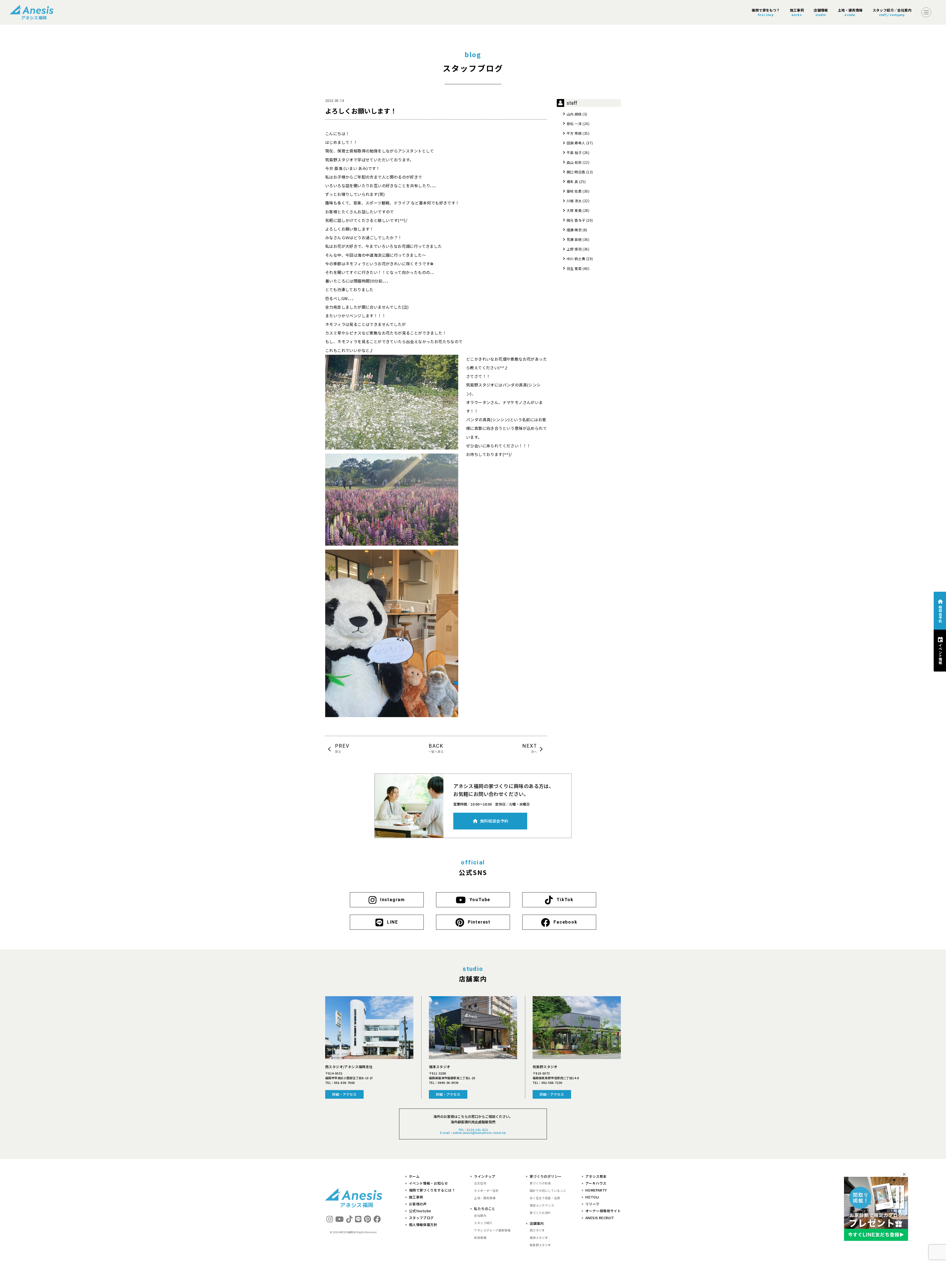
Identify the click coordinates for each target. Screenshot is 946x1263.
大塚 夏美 (574, 210)
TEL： (340, 1082)
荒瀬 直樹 (574, 239)
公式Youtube (420, 1210)
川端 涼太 (574, 200)
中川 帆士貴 (576, 258)
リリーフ (592, 1203)
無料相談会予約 (494, 821)
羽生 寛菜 (574, 268)
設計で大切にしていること (548, 1190)
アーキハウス (595, 1183)
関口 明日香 (576, 171)
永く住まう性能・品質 (545, 1198)
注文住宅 (480, 1183)
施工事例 (416, 1197)
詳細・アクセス (344, 1094)
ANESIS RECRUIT (599, 1217)
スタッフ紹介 (483, 1223)
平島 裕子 (574, 152)
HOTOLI (592, 1197)
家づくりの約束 (540, 1183)
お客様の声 (418, 1203)
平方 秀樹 (574, 133)
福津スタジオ (539, 1237)
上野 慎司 (574, 249)
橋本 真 (572, 181)
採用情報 (480, 1237)
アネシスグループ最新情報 (492, 1230)
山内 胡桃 (574, 114)
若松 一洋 (574, 123)
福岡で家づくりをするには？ (432, 1190)
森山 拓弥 (574, 162)
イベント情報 (940, 653)
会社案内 (480, 1215)
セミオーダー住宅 (486, 1190)
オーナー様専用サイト (603, 1210)
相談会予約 (940, 614)
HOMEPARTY (596, 1190)
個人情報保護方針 (423, 1224)
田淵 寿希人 (576, 142)
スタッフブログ (421, 1217)
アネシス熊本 (596, 1176)
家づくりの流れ (540, 1213)
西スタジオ (537, 1230)
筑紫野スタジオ (540, 1245)
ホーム (414, 1176)
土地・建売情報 (484, 1198)
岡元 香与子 (576, 220)
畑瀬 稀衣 (574, 229)
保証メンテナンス (542, 1205)
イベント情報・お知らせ (428, 1183)
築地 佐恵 (574, 191)
